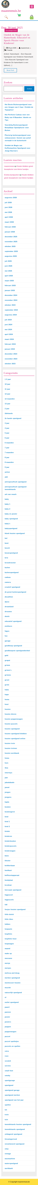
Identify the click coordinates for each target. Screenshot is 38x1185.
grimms (8, 675)
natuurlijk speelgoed (13, 992)
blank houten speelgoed (15, 533)
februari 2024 (10, 344)
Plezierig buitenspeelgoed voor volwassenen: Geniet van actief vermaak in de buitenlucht (18, 137)
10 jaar (7, 384)
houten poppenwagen (14, 719)
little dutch (9, 914)
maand (7, 948)
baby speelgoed (11, 519)
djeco (7, 602)
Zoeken (8, 82)
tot (6, 1110)
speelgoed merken (12, 1095)
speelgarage (10, 1080)
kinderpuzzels (10, 846)
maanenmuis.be (11, 10)
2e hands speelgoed (13, 418)
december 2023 (11, 354)
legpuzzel (9, 895)
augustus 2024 (11, 315)
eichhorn (8, 626)
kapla (7, 802)
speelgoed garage (12, 1090)
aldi (6, 477)
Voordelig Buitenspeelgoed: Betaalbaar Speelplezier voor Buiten (17, 127)
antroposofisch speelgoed (15, 482)
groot (7, 680)
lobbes (7, 924)
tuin (6, 1119)
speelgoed (9, 1085)
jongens (8, 797)
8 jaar (7, 457)
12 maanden (10, 399)
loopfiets (8, 934)
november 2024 (11, 300)
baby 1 (7, 504)
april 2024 (9, 334)
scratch (8, 1061)
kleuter (8, 860)
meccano (8, 958)
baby (7, 499)
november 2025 (11, 241)
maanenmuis (25, 48)
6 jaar (7, 438)
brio (6, 558)
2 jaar (7, 408)
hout (7, 704)
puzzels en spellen (12, 1046)
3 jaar (7, 423)
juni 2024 (8, 324)
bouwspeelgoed (11, 553)
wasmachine (10, 1158)
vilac (7, 1149)
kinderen (8, 836)
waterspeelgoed (11, 1163)
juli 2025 (8, 261)
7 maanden (9, 452)
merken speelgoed (12, 978)
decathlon (9, 597)
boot (7, 543)
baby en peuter (11, 514)
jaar (6, 777)
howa (7, 758)
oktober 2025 (10, 246)
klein (7, 856)
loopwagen (9, 944)
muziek (8, 987)
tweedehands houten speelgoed (18, 1124)
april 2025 (9, 276)
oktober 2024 (10, 305)
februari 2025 (10, 285)
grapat (7, 660)
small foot (9, 1071)
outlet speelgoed (12, 1002)
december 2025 (11, 237)
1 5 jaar (8, 379)
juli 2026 (8, 202)
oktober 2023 (10, 364)
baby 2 (7, 509)
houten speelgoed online (15, 738)
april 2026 (9, 217)
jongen (7, 792)
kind (6, 817)
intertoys (8, 773)
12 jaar (7, 394)
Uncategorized (11, 30)
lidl (6, 904)
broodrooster (10, 563)
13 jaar (7, 404)
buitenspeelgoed (12, 572)
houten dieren (10, 714)
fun (6, 636)
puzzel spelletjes (12, 1041)
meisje (7, 963)
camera (8, 582)
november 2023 (11, 359)
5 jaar (7, 433)
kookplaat (9, 880)
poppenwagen (10, 1031)
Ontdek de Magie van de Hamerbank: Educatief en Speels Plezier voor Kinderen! (17, 39)
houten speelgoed (12, 729)
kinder (7, 831)
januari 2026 (10, 232)
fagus (7, 631)
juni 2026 (8, 207)
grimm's (8, 670)
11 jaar (7, 389)
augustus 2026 (11, 197)
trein (7, 1114)
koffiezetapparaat (12, 875)
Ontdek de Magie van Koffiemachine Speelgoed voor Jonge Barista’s (17, 148)
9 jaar (7, 467)
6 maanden (9, 443)
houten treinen (11, 748)
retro (7, 1051)
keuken (8, 807)
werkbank (9, 1168)
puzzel (7, 1036)
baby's (7, 523)
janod (7, 787)
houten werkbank (12, 753)
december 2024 (11, 295)
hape (7, 694)
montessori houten (12, 983)
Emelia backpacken (11, 175)
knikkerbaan (10, 865)
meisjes (8, 968)
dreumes (8, 611)
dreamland (9, 606)
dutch (7, 616)
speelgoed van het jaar (14, 1100)
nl (5, 997)
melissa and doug (12, 973)
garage (7, 641)
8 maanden (9, 462)
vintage (8, 1154)
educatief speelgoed (13, 621)
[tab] (32, 6)
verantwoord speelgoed (14, 1144)
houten (8, 709)
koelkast (8, 870)
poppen (8, 1027)
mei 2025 (8, 271)
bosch (7, 548)
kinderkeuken (10, 841)
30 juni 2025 (12, 48)
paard (7, 1007)
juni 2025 (8, 266)
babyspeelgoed (11, 528)
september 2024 (11, 310)
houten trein (10, 743)
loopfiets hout (10, 939)
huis (6, 763)
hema (7, 699)
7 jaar (7, 448)
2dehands (9, 413)
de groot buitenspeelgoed (15, 592)
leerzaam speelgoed (13, 890)
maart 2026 (9, 222)
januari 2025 (10, 290)
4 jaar (7, 428)
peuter (7, 1017)
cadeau (8, 577)
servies (8, 1066)
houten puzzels (11, 724)
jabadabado (9, 782)
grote (7, 685)
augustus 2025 (11, 256)
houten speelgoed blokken (16, 733)
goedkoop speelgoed (13, 646)
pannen (8, 1012)
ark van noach (10, 494)
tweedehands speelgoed (15, 1129)
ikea (6, 768)
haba (7, 690)
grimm (7, 665)
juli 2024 (8, 320)
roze (6, 1056)
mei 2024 (8, 329)
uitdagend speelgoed (13, 1134)
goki (6, 655)
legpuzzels (9, 900)
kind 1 (7, 821)
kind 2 (7, 826)
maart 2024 (9, 339)
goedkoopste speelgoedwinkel (17, 650)
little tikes (9, 919)
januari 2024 (10, 349)
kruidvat (8, 885)
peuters (8, 1022)
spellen (8, 1105)
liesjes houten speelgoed (15, 909)
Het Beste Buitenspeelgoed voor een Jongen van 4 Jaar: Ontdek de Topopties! (19, 107)
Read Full (12, 70)
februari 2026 (10, 227)
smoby (7, 1075)
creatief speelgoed (12, 587)
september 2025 (11, 251)
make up (8, 953)
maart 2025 (9, 281)
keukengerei (10, 812)
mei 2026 (8, 212)
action (7, 472)
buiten (7, 567)
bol (6, 538)
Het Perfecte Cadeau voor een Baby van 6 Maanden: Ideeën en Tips (18, 117)
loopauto (8, 929)
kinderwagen (10, 851)
